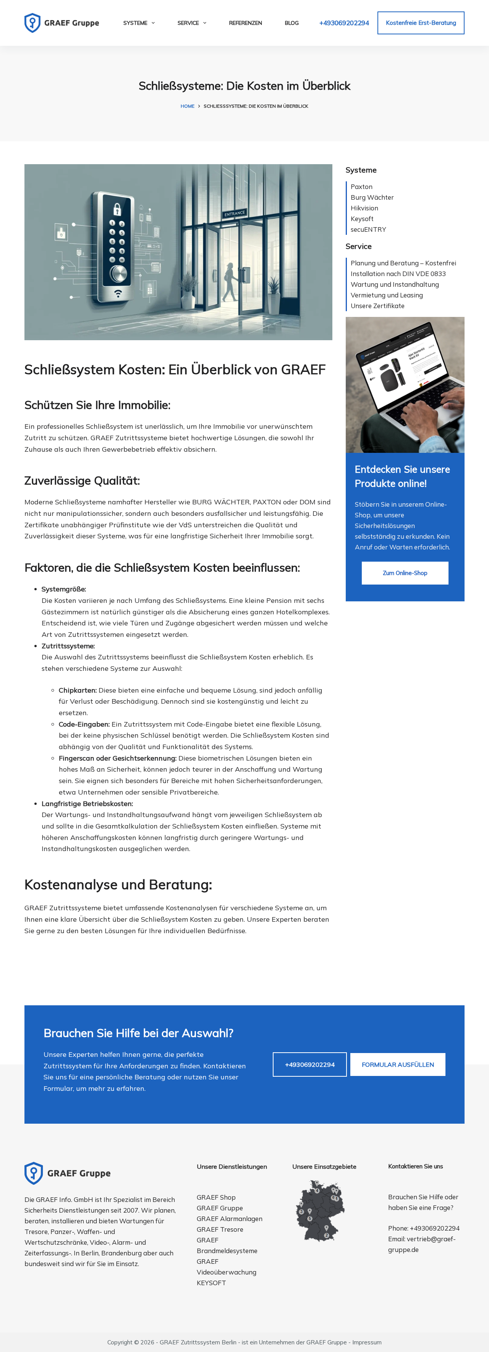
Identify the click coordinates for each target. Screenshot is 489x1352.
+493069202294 (344, 23)
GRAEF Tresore (220, 1229)
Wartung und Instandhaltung (395, 284)
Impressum (367, 1342)
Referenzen (245, 22)
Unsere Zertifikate (378, 306)
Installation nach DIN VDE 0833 (398, 274)
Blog (292, 22)
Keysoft (362, 219)
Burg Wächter (372, 197)
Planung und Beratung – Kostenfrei (403, 263)
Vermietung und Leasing (387, 295)
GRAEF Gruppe (220, 1208)
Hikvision (364, 208)
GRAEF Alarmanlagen (229, 1219)
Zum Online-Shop (405, 573)
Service (188, 22)
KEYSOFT (211, 1283)
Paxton (361, 187)
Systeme (135, 22)
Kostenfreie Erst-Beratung (421, 22)
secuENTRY (368, 229)
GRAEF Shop (216, 1197)
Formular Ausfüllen (398, 1064)
